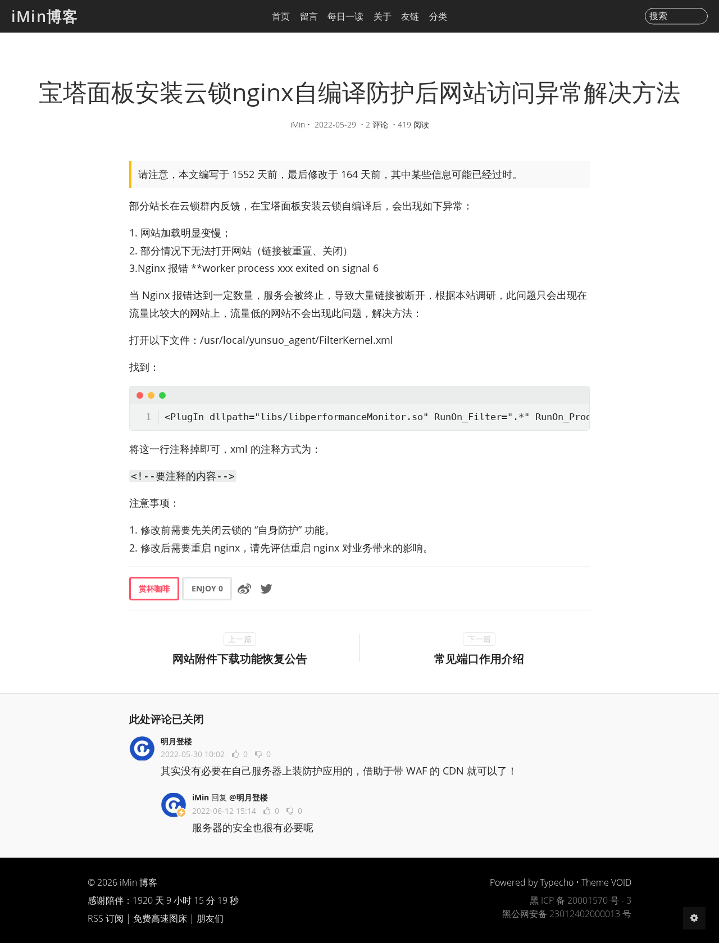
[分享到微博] (244, 588)
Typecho (557, 882)
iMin (297, 124)
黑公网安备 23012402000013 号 (566, 914)
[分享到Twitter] (266, 588)
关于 (383, 16)
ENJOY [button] (207, 588)
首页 (281, 16)
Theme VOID (606, 882)
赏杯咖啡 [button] (154, 588)
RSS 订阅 (106, 918)
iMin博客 (44, 16)
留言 (309, 16)
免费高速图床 (160, 918)
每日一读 (345, 16)
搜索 (658, 16)
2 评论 (377, 124)
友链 (410, 16)
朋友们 (210, 918)
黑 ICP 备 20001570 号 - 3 (580, 900)
